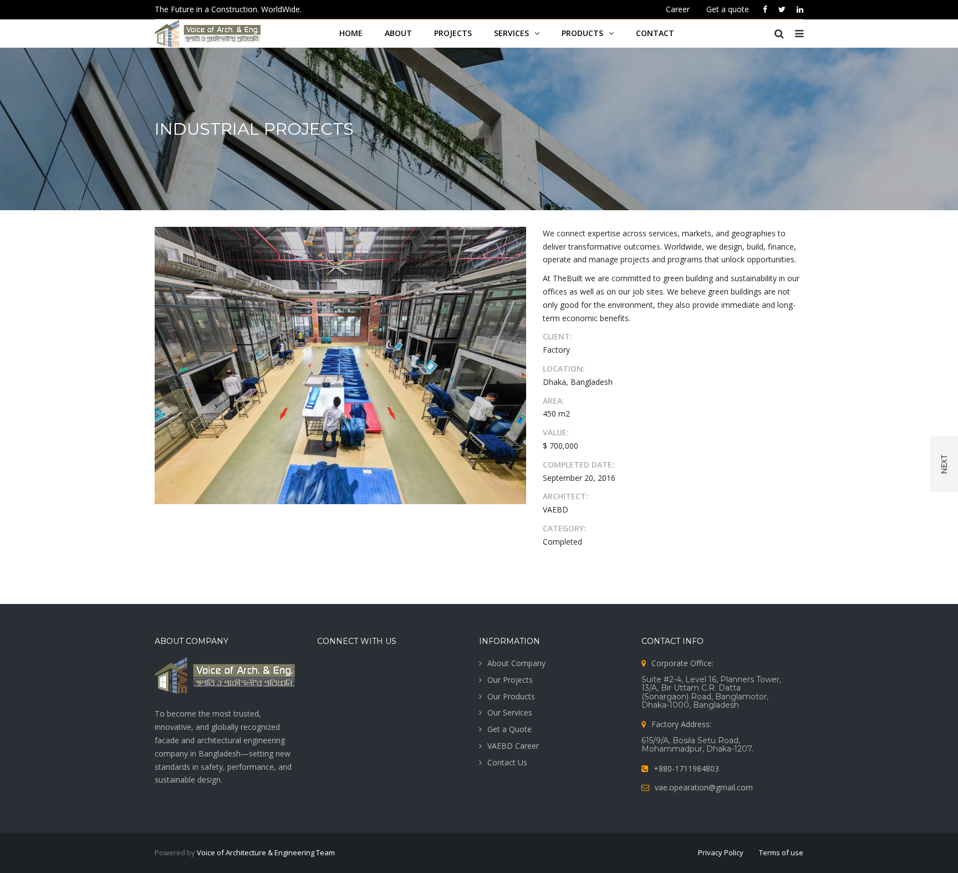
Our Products (511, 696)
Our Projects (510, 679)
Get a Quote (509, 729)
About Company (516, 663)
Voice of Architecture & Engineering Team (266, 852)
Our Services (509, 712)
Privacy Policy (720, 852)
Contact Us (507, 762)
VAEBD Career (513, 745)
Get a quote (727, 9)
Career (678, 9)
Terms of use (781, 852)
